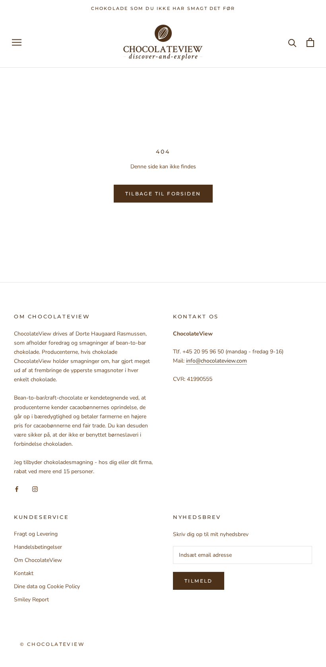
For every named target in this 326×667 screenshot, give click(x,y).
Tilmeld (198, 581)
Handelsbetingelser (38, 547)
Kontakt (23, 573)
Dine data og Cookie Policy (47, 586)
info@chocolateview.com (216, 361)
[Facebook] (16, 488)
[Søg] (292, 42)
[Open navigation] (16, 42)
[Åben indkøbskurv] (310, 42)
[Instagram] (35, 488)
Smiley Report (31, 599)
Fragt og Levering (36, 534)
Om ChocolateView (38, 560)
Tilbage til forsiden (163, 194)
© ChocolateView (52, 644)
